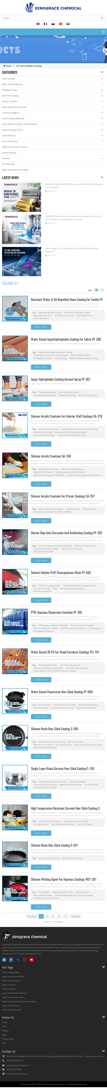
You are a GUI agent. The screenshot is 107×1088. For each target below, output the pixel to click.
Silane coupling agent (11, 972)
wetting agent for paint (63, 892)
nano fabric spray (41, 318)
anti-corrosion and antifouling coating (55, 546)
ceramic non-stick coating (62, 708)
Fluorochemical (9, 152)
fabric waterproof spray (69, 392)
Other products (9, 135)
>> (65, 916)
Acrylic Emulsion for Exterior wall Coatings (80, 429)
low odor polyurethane (70, 665)
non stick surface (40, 824)
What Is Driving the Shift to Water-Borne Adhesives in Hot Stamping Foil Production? (74, 185)
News (4, 1026)
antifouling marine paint (43, 551)
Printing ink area (9, 90)
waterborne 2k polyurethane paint (48, 668)
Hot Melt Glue (8, 164)
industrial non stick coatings (76, 821)
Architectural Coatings (42, 432)
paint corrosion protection (82, 625)
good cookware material (49, 858)
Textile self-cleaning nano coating (83, 358)
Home (8, 66)
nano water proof (84, 315)
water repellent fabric (80, 355)
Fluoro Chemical (9, 984)
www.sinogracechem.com (16, 1073)
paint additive (44, 892)
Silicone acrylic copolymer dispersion (49, 475)
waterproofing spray (47, 392)
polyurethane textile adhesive (14, 993)
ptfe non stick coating (88, 705)
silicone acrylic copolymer (72, 469)
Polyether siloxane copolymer (46, 898)
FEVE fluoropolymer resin (49, 585)
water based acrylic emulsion (50, 509)
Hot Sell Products (10, 141)
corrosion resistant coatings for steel (80, 585)
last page (75, 916)
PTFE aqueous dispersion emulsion (53, 625)
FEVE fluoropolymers (42, 591)
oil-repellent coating (42, 358)
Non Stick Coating (10, 95)
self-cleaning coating (87, 395)
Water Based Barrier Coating (15, 170)
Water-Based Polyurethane (14, 107)
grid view (102, 290)
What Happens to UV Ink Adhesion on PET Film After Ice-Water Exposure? (72, 250)
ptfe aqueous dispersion (43, 631)
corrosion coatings (41, 588)
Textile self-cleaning (67, 395)
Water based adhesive (12, 84)
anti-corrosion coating (71, 549)
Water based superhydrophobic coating (55, 352)
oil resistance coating (64, 315)
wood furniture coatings (76, 668)
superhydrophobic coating (49, 312)
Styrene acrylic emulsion (48, 429)
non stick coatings (78, 781)
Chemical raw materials (13, 118)
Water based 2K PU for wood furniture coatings (54, 671)
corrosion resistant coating (45, 628)
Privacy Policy (8, 1039)
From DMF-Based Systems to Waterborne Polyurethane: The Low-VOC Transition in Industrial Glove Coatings (73, 217)
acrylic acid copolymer (43, 472)
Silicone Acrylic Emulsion (48, 469)
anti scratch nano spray (12, 1010)
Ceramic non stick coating (44, 787)
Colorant (6, 158)
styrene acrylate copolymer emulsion (71, 432)
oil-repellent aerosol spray (44, 395)
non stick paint (44, 705)
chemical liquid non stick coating (52, 781)
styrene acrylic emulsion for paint (72, 435)
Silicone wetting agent (42, 895)
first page (32, 916)
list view (96, 290)
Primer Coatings (89, 509)
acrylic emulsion (8, 989)
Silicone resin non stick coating (51, 742)
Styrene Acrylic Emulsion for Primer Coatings (52, 512)
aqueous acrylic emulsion (44, 435)
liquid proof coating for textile (77, 312)
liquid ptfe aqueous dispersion (73, 628)
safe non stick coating (43, 744)
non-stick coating (85, 824)
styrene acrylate (73, 509)
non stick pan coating (71, 858)
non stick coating (75, 742)
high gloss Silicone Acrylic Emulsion (70, 472)
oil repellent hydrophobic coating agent (50, 355)
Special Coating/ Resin (12, 130)
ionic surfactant (82, 892)
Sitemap (5, 1030)
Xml (3, 1043)
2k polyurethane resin (47, 665)
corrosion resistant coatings (45, 549)
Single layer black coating (70, 784)
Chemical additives (11, 113)
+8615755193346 (14, 1069)
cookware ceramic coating (45, 784)
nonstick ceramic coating (65, 705)
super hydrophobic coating (13, 997)
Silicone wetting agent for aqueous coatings (74, 895)
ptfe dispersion (95, 628)
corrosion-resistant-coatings (29, 66)
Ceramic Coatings (40, 708)
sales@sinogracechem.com (17, 1065)
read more (41, 327)
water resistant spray (42, 315)
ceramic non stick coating (49, 821)
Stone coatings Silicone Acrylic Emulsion (84, 475)
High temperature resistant (62, 824)
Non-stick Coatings (63, 744)
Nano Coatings (60, 358)
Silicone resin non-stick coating (87, 744)
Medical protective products (15, 147)
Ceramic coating (91, 784)
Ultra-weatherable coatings (72, 588)
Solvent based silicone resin (45, 747)
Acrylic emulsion (9, 101)
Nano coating (8, 78)
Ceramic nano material (86, 708)
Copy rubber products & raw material (19, 124)
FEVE (55, 588)
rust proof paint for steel (85, 546)
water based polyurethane (13, 976)
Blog (4, 1035)
